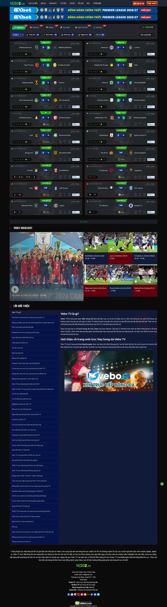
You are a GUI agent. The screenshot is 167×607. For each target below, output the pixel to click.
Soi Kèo (72, 3)
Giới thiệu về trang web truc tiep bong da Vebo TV (28, 317)
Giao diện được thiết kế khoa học (23, 338)
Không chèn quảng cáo (19, 358)
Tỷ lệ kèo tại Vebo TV (19, 420)
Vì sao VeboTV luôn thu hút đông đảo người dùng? (28, 501)
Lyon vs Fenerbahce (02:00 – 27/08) (119, 257)
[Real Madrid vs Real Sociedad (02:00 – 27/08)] (96, 242)
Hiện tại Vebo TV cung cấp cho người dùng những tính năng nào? (33, 389)
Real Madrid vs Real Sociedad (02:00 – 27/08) (94, 257)
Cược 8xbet (152, 3)
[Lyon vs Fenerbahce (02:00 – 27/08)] (120, 242)
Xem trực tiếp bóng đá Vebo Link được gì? (25, 440)
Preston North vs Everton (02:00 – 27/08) (120, 289)
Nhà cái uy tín (139, 3)
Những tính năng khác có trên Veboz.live (25, 379)
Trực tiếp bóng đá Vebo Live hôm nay (24, 430)
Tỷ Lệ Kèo (63, 3)
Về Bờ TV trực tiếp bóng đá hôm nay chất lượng (27, 465)
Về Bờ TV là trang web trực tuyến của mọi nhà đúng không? (31, 511)
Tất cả (100, 35)
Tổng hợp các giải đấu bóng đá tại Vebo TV (26, 435)
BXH (88, 3)
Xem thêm (83, 222)
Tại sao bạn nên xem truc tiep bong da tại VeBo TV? (28, 368)
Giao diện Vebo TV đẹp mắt (21, 450)
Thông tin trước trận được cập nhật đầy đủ (26, 363)
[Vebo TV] (17, 3)
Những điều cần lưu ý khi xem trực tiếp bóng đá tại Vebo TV (31, 486)
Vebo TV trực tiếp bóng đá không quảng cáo (26, 471)
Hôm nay (68, 35)
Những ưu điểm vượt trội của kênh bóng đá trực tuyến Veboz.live (33, 323)
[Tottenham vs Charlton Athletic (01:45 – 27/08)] (145, 242)
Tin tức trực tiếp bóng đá (20, 394)
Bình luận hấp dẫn (17, 353)
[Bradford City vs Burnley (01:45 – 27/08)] (145, 274)
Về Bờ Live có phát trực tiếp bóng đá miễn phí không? (29, 496)
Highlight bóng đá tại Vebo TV (21, 404)
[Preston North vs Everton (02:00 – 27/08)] (120, 274)
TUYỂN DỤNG (97, 3)
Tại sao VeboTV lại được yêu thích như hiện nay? (27, 445)
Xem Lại (43, 3)
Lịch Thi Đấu (33, 3)
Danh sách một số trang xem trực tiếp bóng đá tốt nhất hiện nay (33, 532)
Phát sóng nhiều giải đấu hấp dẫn (22, 327)
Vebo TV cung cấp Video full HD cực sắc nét (26, 455)
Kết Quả (80, 3)
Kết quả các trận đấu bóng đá (21, 409)
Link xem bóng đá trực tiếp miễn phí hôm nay (26, 425)
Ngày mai (86, 35)
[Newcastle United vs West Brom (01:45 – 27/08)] (96, 274)
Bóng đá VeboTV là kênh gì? (21, 506)
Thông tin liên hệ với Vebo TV (21, 542)
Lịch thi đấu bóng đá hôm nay (21, 399)
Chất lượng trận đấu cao (20, 343)
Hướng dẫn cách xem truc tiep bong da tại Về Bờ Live (29, 374)
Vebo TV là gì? (16, 312)
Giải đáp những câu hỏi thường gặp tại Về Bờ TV (27, 491)
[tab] (19, 27)
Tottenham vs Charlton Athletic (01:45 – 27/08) (144, 257)
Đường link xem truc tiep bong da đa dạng (25, 332)
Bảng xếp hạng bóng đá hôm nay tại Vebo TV (26, 414)
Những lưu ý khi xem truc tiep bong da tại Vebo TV (28, 537)
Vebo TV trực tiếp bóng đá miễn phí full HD (25, 384)
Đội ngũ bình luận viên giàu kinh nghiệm (24, 460)
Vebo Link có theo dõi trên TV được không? (26, 516)
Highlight (53, 3)
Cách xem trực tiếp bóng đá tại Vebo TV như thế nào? (29, 481)
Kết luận (14, 527)
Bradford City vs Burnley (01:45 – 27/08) (144, 289)
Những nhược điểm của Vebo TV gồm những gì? (27, 476)
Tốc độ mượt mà (17, 348)
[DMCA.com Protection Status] (83, 603)
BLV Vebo (51, 35)
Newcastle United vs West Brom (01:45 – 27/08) (95, 289)
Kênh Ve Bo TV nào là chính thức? (23, 522)
